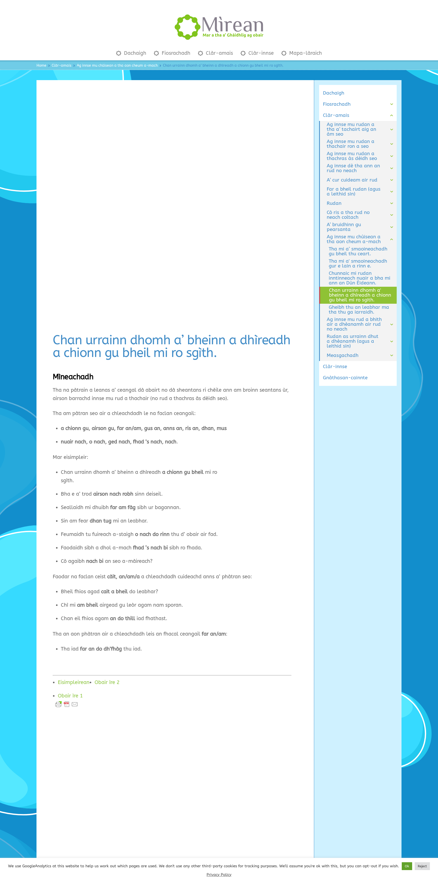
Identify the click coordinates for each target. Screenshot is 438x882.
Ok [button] (407, 866)
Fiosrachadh (175, 53)
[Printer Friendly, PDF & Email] (67, 704)
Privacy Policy (219, 874)
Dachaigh (134, 53)
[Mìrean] (219, 37)
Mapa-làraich (305, 53)
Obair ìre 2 (107, 682)
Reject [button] (422, 866)
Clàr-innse (260, 53)
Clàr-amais (218, 53)
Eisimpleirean (73, 682)
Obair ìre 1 (70, 696)
